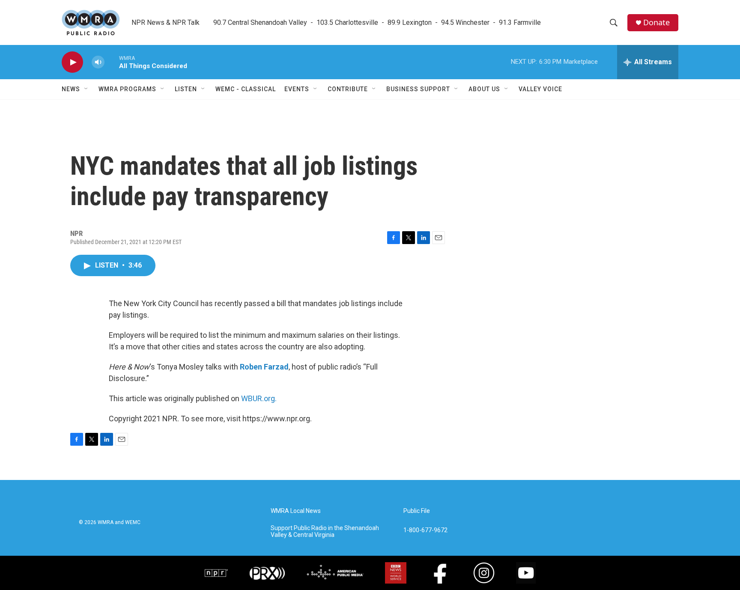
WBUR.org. (259, 398)
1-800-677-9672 (425, 530)
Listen (186, 89)
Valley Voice (540, 89)
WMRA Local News (296, 511)
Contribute (348, 89)
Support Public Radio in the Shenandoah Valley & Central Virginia (325, 531)
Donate (656, 22)
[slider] (111, 61)
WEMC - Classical (245, 89)
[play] (72, 62)
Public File (416, 511)
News (71, 89)
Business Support (418, 89)
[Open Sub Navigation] (86, 89)
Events (296, 89)
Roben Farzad (264, 366)
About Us (484, 89)
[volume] (98, 62)
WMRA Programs (127, 89)
